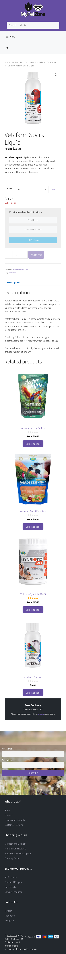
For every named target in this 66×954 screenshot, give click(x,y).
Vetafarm (12, 272)
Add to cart (36, 254)
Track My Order (12, 858)
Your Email (7, 759)
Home (7, 62)
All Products (11, 877)
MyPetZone (12, 935)
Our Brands (10, 886)
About (8, 810)
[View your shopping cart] (7, 48)
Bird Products (18, 62)
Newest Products (13, 891)
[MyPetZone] (33, 16)
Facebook (10, 915)
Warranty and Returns (15, 848)
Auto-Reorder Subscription (18, 853)
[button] (56, 75)
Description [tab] (13, 282)
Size (9, 188)
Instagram (9, 920)
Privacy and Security (15, 819)
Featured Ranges (13, 882)
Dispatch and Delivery (15, 843)
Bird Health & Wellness (36, 62)
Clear (53, 189)
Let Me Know (33, 240)
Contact (9, 815)
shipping (41, 714)
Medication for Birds (20, 269)
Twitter (8, 910)
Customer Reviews (14, 824)
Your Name (7, 748)
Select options (33, 443)
